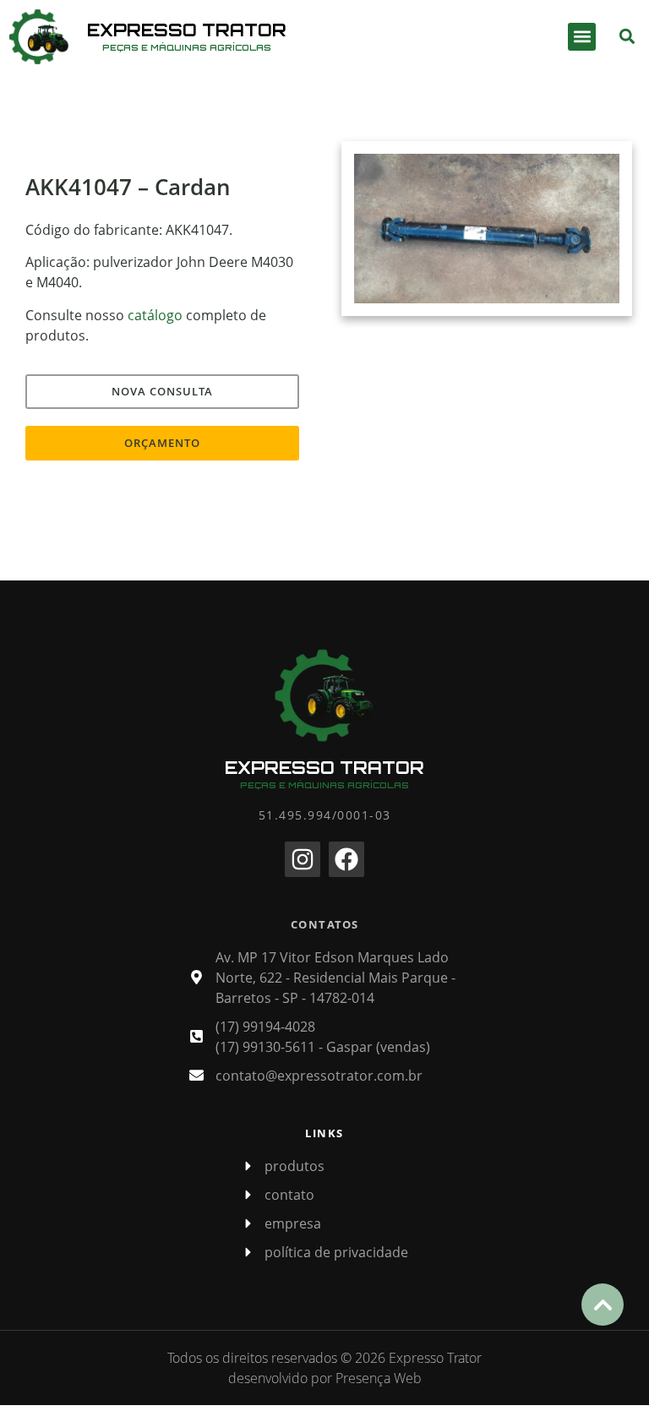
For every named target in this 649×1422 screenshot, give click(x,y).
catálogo (155, 315)
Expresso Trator (186, 30)
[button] (582, 37)
